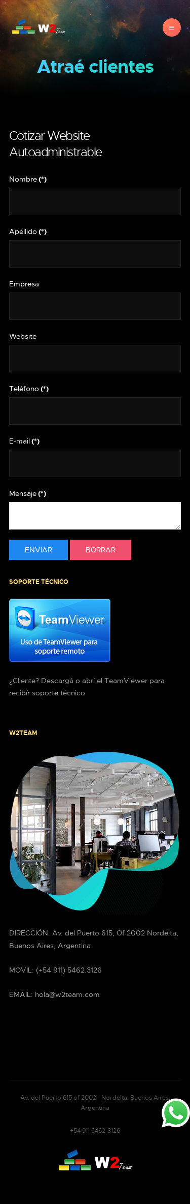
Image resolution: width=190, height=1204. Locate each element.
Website (22, 336)
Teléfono (29, 388)
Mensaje (27, 493)
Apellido (28, 231)
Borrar (101, 549)
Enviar (38, 549)
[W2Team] (38, 27)
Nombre (28, 179)
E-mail (24, 441)
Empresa (24, 283)
